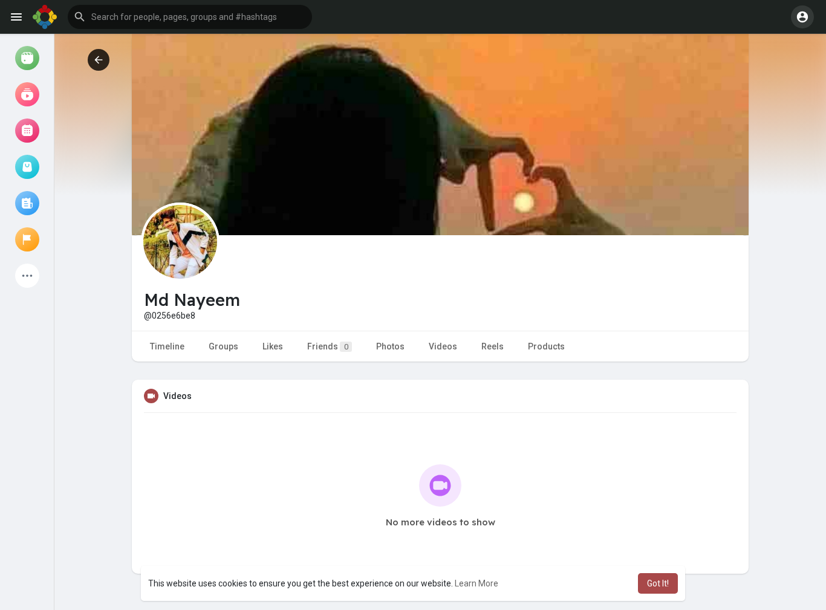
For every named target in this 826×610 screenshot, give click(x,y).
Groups (223, 346)
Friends (327, 346)
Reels (492, 346)
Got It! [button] (658, 583)
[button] (190, 17)
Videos (443, 346)
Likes (272, 346)
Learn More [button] (476, 583)
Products (546, 346)
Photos (390, 346)
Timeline (167, 346)
